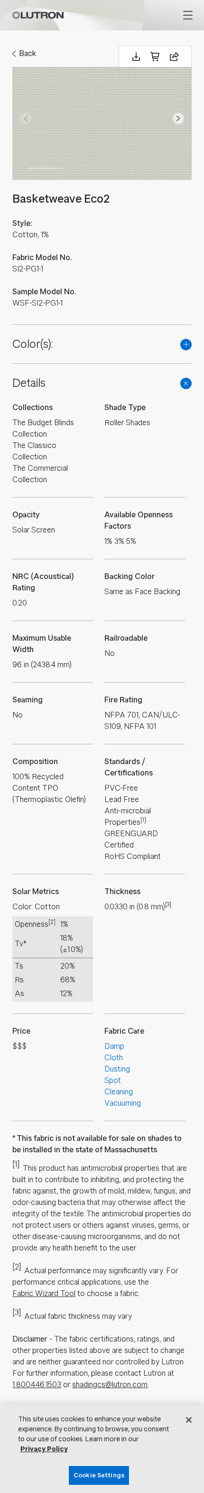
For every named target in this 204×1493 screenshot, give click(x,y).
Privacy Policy (44, 1449)
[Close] (188, 1419)
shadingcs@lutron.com (110, 1384)
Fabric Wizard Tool (43, 1293)
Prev (25, 118)
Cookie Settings (99, 1475)
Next (178, 118)
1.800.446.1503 (36, 1384)
